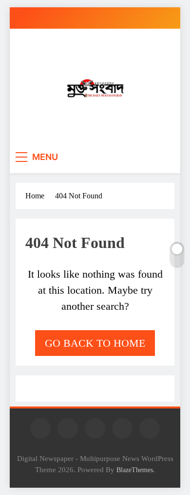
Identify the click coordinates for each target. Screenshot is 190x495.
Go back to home (95, 343)
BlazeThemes (134, 470)
